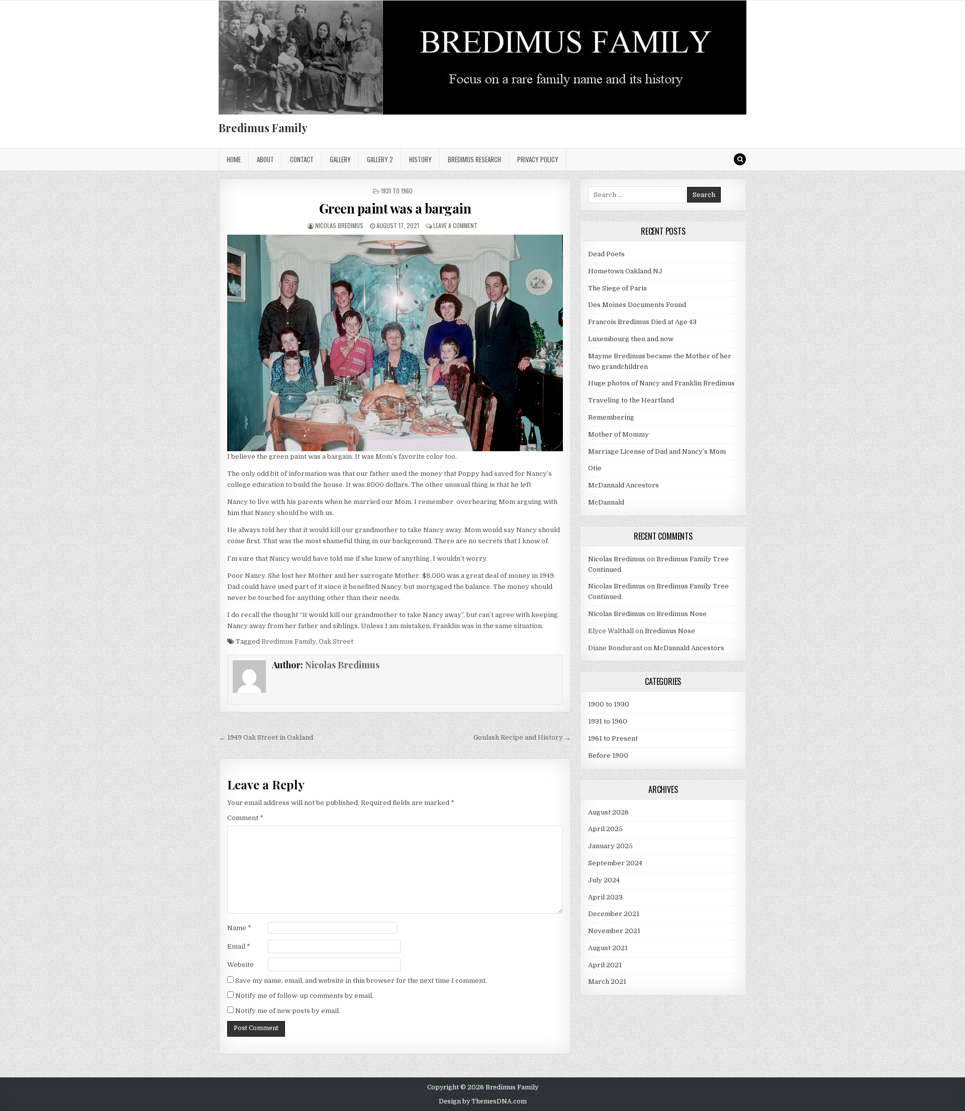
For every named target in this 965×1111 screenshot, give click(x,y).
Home (234, 159)
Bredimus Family (263, 127)
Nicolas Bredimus (339, 225)
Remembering (611, 417)
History (420, 159)
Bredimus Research (474, 159)
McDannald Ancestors (623, 485)
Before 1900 (608, 755)
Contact (302, 159)
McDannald (606, 502)
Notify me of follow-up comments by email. (304, 995)
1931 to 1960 (397, 190)
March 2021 (607, 981)
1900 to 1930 (608, 704)
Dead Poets (606, 254)
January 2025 (610, 846)
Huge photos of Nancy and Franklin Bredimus (661, 383)
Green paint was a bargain (395, 208)
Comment (245, 818)
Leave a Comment (455, 225)
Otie (595, 468)
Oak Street (336, 641)
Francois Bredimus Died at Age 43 (642, 322)
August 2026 (608, 812)
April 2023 (605, 897)
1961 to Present (613, 738)
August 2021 (608, 948)
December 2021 (613, 914)
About (265, 159)
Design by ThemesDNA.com (483, 1101)
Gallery (340, 159)
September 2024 (615, 863)
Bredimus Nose (681, 614)
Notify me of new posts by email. (287, 1011)
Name (239, 928)
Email (238, 946)
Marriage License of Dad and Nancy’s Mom (657, 451)
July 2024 (604, 880)
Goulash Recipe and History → (522, 737)
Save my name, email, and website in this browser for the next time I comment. (361, 980)
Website (240, 964)
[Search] (740, 159)
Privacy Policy (537, 159)
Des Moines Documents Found (637, 305)
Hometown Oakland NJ (625, 271)
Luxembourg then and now (630, 339)
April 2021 (605, 965)
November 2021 (614, 931)
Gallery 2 (380, 159)
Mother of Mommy (618, 434)
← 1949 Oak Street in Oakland (266, 737)
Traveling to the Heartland (631, 400)
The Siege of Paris (617, 288)
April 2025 (605, 829)
